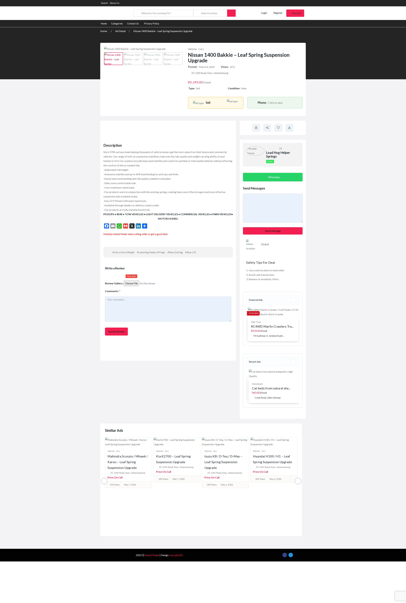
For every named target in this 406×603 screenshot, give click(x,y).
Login (264, 12)
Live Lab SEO (176, 555)
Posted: (192, 66)
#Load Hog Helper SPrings (151, 252)
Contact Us (133, 23)
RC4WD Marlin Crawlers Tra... (272, 326)
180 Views (115, 479)
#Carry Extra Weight (123, 252)
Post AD (296, 13)
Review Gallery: (114, 283)
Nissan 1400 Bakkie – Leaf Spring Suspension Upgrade (162, 31)
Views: (225, 66)
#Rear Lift (190, 252)
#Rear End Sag (175, 252)
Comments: (112, 291)
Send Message (273, 230)
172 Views (260, 479)
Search (104, 3)
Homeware (256, 383)
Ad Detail (120, 31)
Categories (117, 23)
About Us (114, 3)
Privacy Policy (151, 23)
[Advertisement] (160, 131)
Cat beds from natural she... (270, 388)
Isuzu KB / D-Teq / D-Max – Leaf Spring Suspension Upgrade (175, 461)
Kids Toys (256, 322)
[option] (272, 324)
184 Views (163, 484)
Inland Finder (152, 555)
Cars (201, 48)
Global (265, 244)
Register (278, 12)
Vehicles (192, 48)
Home (104, 23)
